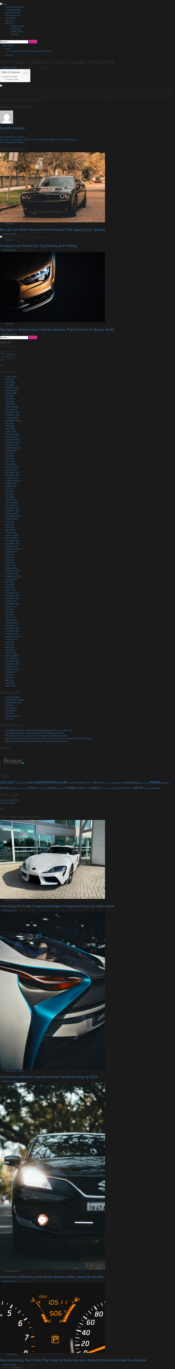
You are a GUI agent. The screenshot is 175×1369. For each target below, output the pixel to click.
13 (8, 354)
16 (14, 354)
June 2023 (9, 456)
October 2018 (11, 573)
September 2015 (13, 669)
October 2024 (11, 417)
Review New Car (12, 15)
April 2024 (10, 428)
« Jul (2, 365)
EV (88, 782)
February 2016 (12, 655)
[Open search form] (1, 38)
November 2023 (12, 442)
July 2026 (9, 379)
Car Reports (10, 18)
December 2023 (12, 439)
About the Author (10, 76)
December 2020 (12, 508)
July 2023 (9, 453)
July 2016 (9, 642)
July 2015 (9, 674)
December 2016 (12, 628)
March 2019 (10, 565)
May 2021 (9, 494)
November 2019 (12, 543)
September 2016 (13, 636)
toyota (125, 788)
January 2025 (11, 409)
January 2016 (11, 658)
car (65, 782)
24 (1, 360)
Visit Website (6, 137)
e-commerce (11, 710)
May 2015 (9, 680)
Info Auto (9, 713)
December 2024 (12, 412)
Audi (24, 782)
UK (131, 788)
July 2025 (9, 395)
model (147, 783)
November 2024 (12, 415)
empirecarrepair (7, 802)
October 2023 (11, 445)
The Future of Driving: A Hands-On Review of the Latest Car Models (36, 735)
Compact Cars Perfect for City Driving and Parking (38, 245)
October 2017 (11, 601)
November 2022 (12, 475)
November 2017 (12, 598)
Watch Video (7, 45)
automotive (45, 782)
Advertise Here (17, 26)
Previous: (38, 139)
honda (102, 782)
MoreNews (16, 1367)
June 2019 (9, 557)
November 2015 (12, 663)
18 (3, 357)
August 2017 (11, 606)
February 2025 (12, 406)
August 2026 (11, 376)
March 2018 (10, 590)
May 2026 (9, 385)
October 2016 (11, 633)
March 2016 (10, 653)
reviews (80, 788)
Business (9, 705)
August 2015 (11, 672)
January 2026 (11, 390)
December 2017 (12, 595)
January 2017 (11, 625)
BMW (59, 782)
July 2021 (9, 488)
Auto (30, 782)
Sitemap (14, 34)
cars (70, 782)
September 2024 (13, 420)
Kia (143, 783)
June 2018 (9, 584)
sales (88, 788)
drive (75, 782)
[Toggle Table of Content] (24, 73)
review (70, 787)
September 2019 (13, 549)
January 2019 (11, 568)
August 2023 (11, 450)
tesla (114, 788)
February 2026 (12, 387)
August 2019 (11, 551)
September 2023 (13, 447)
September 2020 (13, 516)
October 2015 (11, 666)
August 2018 (11, 579)
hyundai (115, 782)
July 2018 (9, 581)
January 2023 (11, 469)
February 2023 (12, 467)
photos (5, 788)
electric (82, 782)
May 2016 (9, 647)
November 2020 (12, 510)
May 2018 (9, 587)
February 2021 (12, 502)
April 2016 (10, 650)
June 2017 (9, 612)
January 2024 (11, 437)
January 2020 (11, 538)
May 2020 (9, 527)
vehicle (138, 787)
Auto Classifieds (12, 12)
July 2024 (9, 423)
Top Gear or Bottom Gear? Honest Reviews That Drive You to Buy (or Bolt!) (57, 329)
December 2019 (12, 540)
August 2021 (11, 486)
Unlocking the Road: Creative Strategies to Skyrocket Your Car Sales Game (39, 730)
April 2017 (10, 617)
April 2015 (10, 683)
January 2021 (11, 505)
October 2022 (11, 478)
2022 (19, 782)
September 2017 (13, 603)
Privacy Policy (17, 31)
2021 (12, 782)
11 (3, 354)
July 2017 (9, 609)
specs (95, 788)
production (42, 788)
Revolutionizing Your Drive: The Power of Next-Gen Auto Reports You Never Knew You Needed (48, 738)
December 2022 (12, 472)
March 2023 (10, 464)
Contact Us (16, 28)
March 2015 (10, 685)
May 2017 (9, 614)
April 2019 (10, 562)
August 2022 (11, 483)
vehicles (146, 788)
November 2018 (12, 571)
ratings (52, 788)
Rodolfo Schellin (9, 67)
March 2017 (10, 620)
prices (32, 787)
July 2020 (9, 521)
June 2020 (9, 524)
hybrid (108, 783)
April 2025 (10, 404)
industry (131, 782)
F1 (91, 783)
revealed (61, 788)
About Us (9, 23)
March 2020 (10, 532)
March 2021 (10, 499)
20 (8, 357)
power (21, 788)
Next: (12, 142)
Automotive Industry (14, 7)
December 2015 (12, 661)
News (155, 782)
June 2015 (9, 677)
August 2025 (11, 393)
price (25, 788)
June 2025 (9, 398)
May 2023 (9, 458)
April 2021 (10, 497)
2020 (3, 782)
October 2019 (11, 546)
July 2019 (9, 554)
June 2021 (9, 491)
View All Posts (18, 137)
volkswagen (155, 788)
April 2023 (10, 461)
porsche (14, 788)
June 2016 (9, 644)
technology (108, 788)
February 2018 (12, 592)
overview (165, 782)
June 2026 (9, 382)
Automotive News (13, 9)
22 (12, 357)
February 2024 (12, 434)
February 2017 (12, 622)
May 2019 (9, 560)
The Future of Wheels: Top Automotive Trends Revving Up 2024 (34, 733)
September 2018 (13, 576)
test (119, 788)
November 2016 (12, 631)
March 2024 (10, 431)
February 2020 (12, 535)
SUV (101, 788)
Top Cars (9, 20)
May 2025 (9, 401)
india (122, 782)
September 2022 (13, 480)
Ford (96, 782)
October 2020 (11, 513)
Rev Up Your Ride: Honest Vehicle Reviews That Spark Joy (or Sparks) (52, 229)
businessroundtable (9, 800)
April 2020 (10, 529)
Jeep (139, 783)
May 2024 (9, 426)
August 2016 (11, 639)
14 (10, 354)
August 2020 (11, 519)
